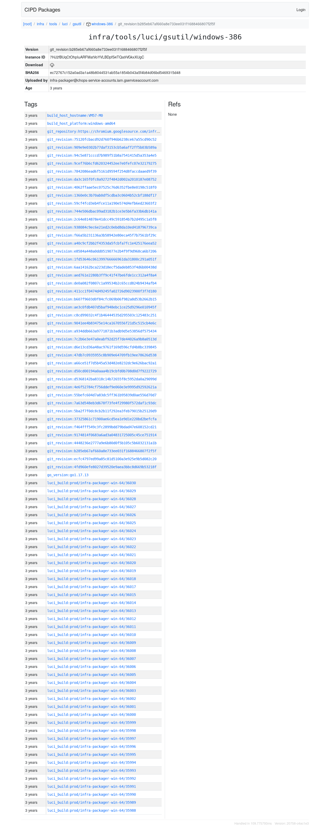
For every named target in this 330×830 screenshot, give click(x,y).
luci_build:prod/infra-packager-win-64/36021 (91, 555)
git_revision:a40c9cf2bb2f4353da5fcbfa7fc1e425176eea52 (101, 243)
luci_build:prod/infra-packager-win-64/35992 (91, 778)
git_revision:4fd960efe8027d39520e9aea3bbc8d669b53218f (101, 467)
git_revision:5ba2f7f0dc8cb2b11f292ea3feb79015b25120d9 (101, 411)
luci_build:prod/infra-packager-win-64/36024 (91, 531)
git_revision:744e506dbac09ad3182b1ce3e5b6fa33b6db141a (101, 211)
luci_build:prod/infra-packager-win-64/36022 (91, 547)
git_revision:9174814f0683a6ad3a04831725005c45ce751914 (101, 435)
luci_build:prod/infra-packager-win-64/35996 (91, 746)
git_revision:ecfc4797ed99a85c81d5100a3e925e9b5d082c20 (101, 459)
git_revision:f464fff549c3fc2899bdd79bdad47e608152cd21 (101, 427)
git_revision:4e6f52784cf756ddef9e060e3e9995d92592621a (101, 387)
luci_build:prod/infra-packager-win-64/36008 (91, 651)
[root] (27, 23)
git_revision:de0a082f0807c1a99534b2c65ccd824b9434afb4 (101, 283)
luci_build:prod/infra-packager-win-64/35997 (91, 738)
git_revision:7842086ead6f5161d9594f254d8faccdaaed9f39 (101, 171)
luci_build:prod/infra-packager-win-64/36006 (91, 667)
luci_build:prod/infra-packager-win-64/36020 (91, 563)
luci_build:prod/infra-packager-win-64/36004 (91, 683)
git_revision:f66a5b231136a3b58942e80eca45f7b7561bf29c (101, 235)
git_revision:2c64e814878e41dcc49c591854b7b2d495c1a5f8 (101, 219)
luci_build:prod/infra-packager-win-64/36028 (91, 499)
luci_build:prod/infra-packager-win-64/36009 (91, 643)
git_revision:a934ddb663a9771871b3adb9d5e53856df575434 (101, 331)
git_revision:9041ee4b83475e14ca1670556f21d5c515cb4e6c (101, 323)
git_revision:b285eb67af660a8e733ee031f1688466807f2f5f (101, 451)
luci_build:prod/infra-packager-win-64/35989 (91, 802)
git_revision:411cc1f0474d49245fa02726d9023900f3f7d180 (101, 291)
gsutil (77, 23)
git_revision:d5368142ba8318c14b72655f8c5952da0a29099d (101, 379)
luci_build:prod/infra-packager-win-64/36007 (91, 659)
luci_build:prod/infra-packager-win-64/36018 (91, 579)
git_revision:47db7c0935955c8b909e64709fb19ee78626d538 (101, 355)
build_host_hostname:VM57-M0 (75, 115)
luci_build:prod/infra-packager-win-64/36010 (91, 635)
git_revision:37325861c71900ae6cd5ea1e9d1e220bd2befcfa (101, 419)
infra (40, 23)
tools (53, 23)
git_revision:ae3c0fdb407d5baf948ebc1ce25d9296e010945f (101, 307)
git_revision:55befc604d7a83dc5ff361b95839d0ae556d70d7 (101, 395)
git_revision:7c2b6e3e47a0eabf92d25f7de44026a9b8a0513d (101, 339)
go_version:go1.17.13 (67, 475)
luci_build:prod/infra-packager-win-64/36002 (91, 699)
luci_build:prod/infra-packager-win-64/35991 (91, 786)
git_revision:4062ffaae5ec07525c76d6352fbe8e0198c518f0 (101, 187)
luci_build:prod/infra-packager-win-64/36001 (91, 707)
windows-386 (101, 23)
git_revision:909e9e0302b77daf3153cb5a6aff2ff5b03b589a (101, 147)
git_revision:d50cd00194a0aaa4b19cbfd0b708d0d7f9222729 (101, 371)
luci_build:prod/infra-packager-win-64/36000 (91, 714)
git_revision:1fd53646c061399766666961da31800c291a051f (101, 259)
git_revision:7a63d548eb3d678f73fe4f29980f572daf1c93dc (101, 403)
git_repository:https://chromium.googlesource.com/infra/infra (109, 131)
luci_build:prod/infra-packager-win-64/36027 (91, 507)
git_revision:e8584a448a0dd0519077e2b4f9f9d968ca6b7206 (101, 251)
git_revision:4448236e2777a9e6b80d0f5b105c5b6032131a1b (101, 443)
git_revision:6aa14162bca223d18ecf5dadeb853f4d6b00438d (101, 267)
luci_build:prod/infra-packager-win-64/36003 (91, 691)
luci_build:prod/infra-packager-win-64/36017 (91, 587)
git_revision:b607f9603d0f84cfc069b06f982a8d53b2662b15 (101, 299)
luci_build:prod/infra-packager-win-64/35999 (91, 722)
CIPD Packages (42, 9)
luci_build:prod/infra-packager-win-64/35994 (91, 762)
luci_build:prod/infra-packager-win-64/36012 (91, 619)
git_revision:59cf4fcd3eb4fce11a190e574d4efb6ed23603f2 (101, 203)
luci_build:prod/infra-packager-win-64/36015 (91, 595)
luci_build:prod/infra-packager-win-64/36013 (91, 611)
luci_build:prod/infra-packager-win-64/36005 (91, 675)
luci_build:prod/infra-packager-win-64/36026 (91, 515)
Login (301, 9)
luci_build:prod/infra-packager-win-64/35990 (91, 794)
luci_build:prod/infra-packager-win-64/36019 (91, 571)
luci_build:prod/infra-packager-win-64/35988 (91, 810)
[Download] (52, 64)
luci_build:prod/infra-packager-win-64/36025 (91, 523)
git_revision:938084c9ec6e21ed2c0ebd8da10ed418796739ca (101, 227)
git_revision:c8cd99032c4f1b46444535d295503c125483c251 (101, 315)
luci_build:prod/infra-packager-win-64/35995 (91, 754)
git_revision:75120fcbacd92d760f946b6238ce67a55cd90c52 (101, 139)
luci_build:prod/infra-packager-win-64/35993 (91, 770)
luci (65, 23)
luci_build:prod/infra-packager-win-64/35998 (91, 730)
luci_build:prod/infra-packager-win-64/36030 (91, 483)
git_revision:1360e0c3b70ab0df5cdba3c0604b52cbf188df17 (101, 195)
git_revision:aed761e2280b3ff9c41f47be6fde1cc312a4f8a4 (101, 275)
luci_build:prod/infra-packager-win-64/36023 (91, 539)
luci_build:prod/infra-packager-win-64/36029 (91, 491)
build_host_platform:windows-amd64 (81, 123)
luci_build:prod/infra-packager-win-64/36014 (91, 603)
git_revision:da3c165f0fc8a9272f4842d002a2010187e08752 (101, 179)
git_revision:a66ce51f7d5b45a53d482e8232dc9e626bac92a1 (101, 363)
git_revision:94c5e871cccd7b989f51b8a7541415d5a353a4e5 (101, 155)
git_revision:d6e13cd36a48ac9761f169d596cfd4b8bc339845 (101, 347)
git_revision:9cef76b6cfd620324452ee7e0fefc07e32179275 (101, 163)
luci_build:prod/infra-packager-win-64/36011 (91, 627)
